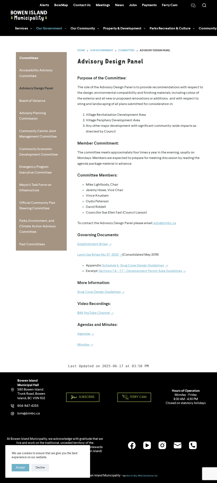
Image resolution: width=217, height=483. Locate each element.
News (119, 5)
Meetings (103, 5)
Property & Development (122, 28)
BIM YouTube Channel (93, 313)
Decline (40, 467)
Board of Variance (32, 101)
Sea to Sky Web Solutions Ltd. (142, 476)
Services (21, 28)
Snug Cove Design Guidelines (99, 292)
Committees (28, 58)
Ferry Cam (169, 5)
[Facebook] (132, 445)
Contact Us (81, 5)
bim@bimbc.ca (28, 413)
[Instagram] (162, 445)
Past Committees (32, 244)
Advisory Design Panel (36, 88)
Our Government (49, 28)
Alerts (44, 5)
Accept (20, 467)
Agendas (83, 334)
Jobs (133, 5)
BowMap (61, 5)
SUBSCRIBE (87, 397)
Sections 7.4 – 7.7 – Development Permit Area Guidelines (140, 271)
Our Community (83, 28)
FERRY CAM (138, 397)
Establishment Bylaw (92, 244)
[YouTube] (147, 445)
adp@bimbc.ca (164, 223)
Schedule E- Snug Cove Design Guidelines (133, 265)
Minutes (83, 344)
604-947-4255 (28, 406)
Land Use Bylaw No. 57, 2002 (98, 255)
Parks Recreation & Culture (170, 28)
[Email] (177, 445)
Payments (149, 5)
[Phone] (193, 445)
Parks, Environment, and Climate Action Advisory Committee (37, 226)
